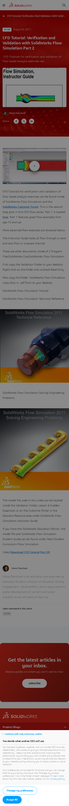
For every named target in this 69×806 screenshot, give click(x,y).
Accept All (12, 799)
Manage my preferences (20, 790)
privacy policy (58, 779)
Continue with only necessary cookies (23, 734)
